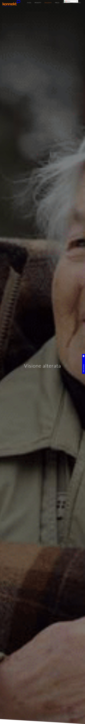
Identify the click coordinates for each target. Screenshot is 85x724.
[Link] (11, 3)
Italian (68, 1)
